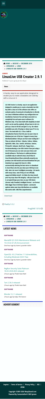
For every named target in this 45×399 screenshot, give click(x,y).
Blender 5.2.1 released (13, 294)
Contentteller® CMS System (26, 394)
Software (8, 235)
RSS (38, 384)
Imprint (6, 384)
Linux (5, 73)
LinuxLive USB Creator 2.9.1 (22, 76)
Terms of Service (16, 384)
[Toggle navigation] (3, 3)
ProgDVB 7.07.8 (34, 208)
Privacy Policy (29, 384)
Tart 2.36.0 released (12, 282)
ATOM (22, 387)
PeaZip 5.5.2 (9, 204)
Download (8, 196)
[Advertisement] (22, 32)
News (6, 86)
